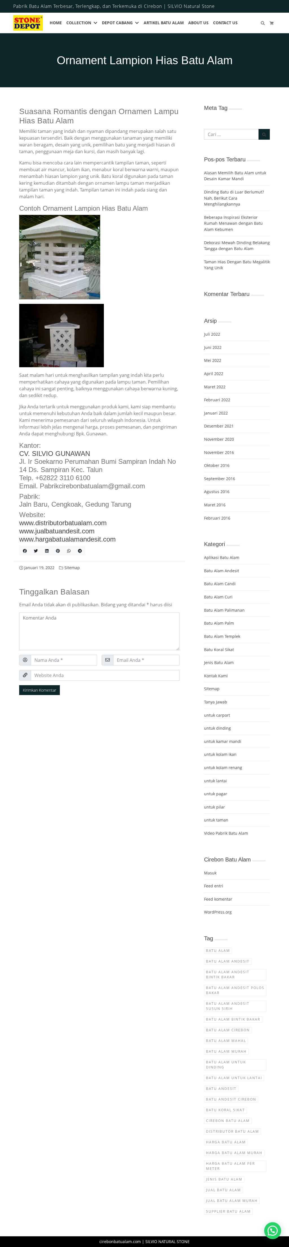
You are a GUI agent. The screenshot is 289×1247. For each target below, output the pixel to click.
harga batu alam (226, 1142)
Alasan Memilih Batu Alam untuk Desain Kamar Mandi (235, 176)
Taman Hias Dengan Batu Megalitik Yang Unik (237, 265)
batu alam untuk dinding (226, 1065)
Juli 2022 (212, 334)
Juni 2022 (213, 347)
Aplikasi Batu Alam (221, 557)
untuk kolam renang (223, 767)
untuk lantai (215, 780)
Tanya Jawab (215, 702)
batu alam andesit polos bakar (235, 990)
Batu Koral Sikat (219, 649)
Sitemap (72, 567)
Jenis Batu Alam (219, 662)
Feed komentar (218, 899)
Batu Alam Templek (222, 636)
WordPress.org (218, 912)
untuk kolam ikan (220, 754)
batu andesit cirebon (231, 1099)
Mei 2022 (212, 360)
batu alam (218, 950)
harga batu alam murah (234, 1152)
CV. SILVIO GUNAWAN (54, 453)
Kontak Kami (216, 675)
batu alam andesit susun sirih (227, 1006)
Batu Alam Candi (220, 583)
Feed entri (213, 886)
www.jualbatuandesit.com (57, 531)
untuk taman (216, 820)
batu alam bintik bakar (233, 1019)
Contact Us (225, 22)
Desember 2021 (219, 426)
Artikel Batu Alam (164, 22)
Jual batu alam (223, 1190)
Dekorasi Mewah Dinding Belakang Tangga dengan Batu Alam (237, 245)
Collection (78, 22)
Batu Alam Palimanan (224, 610)
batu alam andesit (227, 961)
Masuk (210, 873)
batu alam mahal (226, 1040)
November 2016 (219, 452)
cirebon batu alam (228, 1120)
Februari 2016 (217, 518)
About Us (198, 22)
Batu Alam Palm (219, 623)
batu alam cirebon (228, 1030)
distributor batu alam (232, 1131)
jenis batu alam (224, 1179)
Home (56, 22)
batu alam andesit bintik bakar (227, 974)
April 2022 (213, 373)
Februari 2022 (217, 399)
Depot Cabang (117, 22)
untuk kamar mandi (222, 741)
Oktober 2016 (216, 465)
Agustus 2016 (216, 491)
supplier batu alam (228, 1211)
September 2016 (219, 478)
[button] (96, 23)
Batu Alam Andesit (221, 570)
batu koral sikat (225, 1110)
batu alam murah (226, 1051)
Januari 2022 (216, 413)
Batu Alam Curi (218, 597)
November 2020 (219, 439)
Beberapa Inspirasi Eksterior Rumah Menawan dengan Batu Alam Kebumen (233, 223)
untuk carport (217, 715)
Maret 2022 (214, 386)
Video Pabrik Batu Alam (226, 833)
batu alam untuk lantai (234, 1077)
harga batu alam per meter (230, 1166)
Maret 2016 (214, 504)
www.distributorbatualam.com (63, 523)
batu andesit (221, 1088)
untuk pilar (214, 807)
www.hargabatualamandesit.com (67, 539)
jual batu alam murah (232, 1200)
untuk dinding (217, 728)
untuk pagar (215, 793)
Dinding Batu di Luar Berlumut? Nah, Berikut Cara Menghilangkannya (234, 198)
